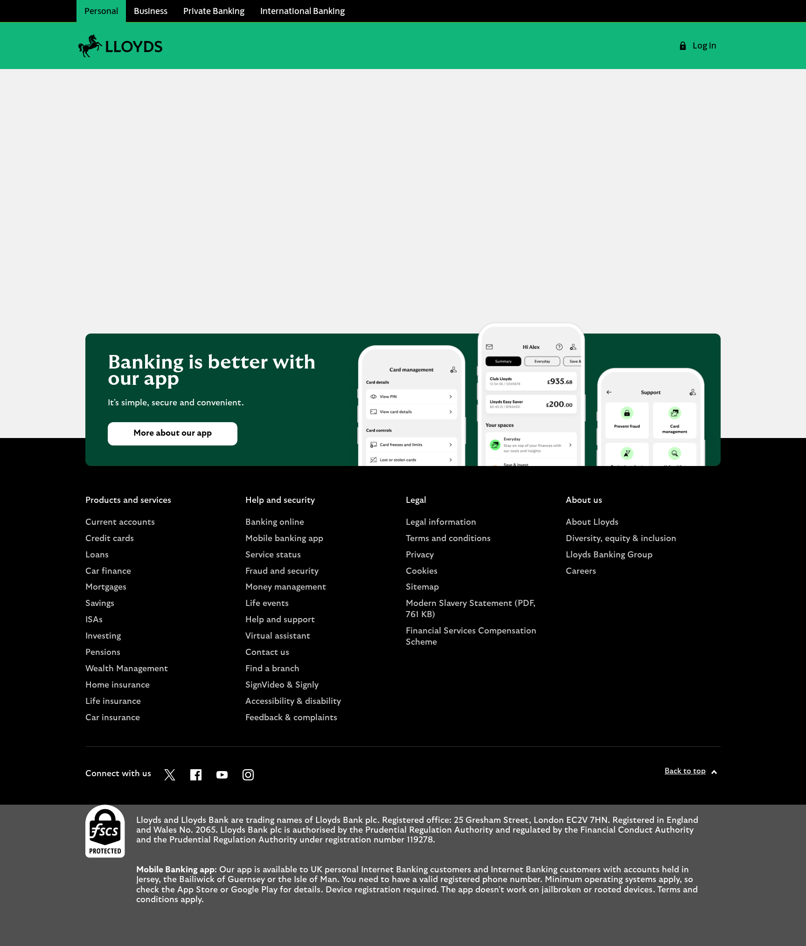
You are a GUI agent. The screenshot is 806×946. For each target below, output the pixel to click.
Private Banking (213, 10)
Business (150, 10)
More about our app (172, 433)
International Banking (302, 10)
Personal (101, 10)
